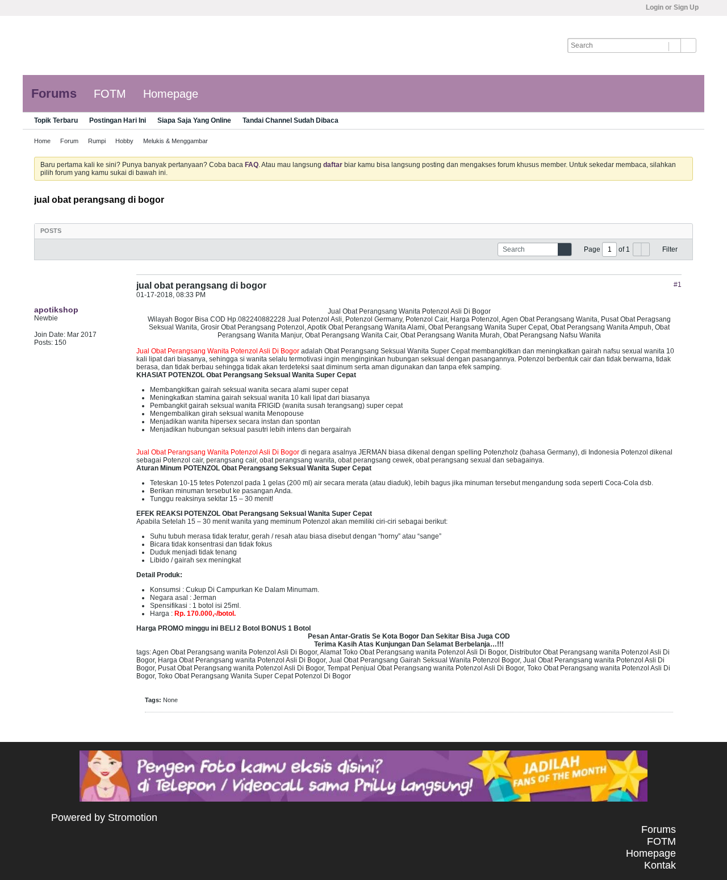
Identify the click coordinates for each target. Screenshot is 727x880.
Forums (54, 93)
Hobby (124, 140)
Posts (50, 230)
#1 (678, 285)
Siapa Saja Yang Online (194, 120)
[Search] (688, 45)
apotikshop (56, 309)
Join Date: (49, 335)
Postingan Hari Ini (117, 120)
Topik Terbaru (56, 120)
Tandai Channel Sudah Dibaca (291, 120)
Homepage (170, 93)
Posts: (43, 343)
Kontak (660, 865)
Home (42, 140)
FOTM (110, 93)
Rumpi (97, 140)
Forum (69, 140)
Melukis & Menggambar (175, 140)
